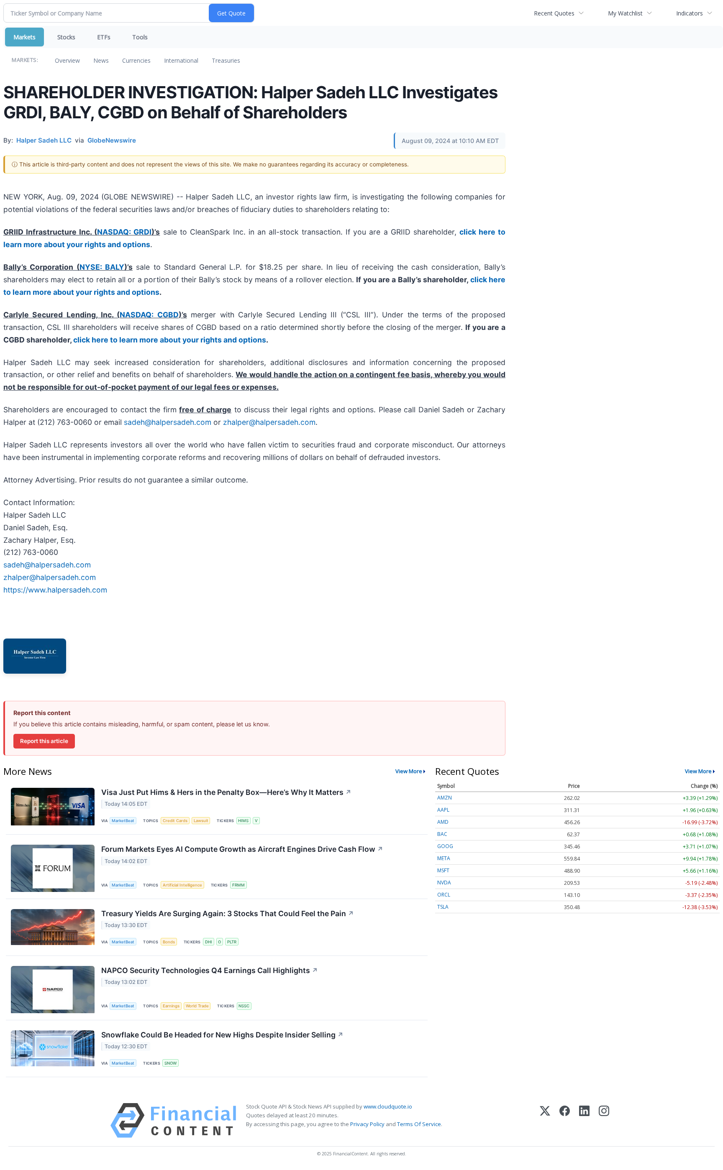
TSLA (443, 906)
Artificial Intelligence (182, 885)
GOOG (445, 846)
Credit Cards (175, 820)
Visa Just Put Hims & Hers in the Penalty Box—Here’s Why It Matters (226, 792)
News (101, 60)
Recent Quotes (554, 13)
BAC (442, 834)
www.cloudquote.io (388, 1106)
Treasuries (226, 60)
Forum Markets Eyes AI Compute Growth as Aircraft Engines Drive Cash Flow (242, 849)
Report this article (44, 741)
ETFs (103, 37)
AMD (443, 821)
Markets (24, 37)
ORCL (443, 894)
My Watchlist (625, 13)
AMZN (444, 797)
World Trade (197, 1006)
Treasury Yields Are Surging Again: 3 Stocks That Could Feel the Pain (227, 913)
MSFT (443, 870)
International (181, 60)
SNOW (170, 1063)
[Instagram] (604, 1120)
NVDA (444, 882)
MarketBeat (123, 820)
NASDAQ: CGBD (149, 314)
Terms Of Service (419, 1124)
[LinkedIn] (584, 1120)
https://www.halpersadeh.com (55, 589)
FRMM (238, 885)
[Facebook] (564, 1120)
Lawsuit (201, 820)
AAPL (443, 809)
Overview (67, 60)
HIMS (243, 820)
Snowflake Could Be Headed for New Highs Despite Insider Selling (222, 1034)
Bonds (169, 942)
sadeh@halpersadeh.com (167, 422)
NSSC (243, 1006)
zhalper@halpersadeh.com (269, 422)
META (443, 858)
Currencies (136, 60)
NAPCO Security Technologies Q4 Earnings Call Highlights (209, 970)
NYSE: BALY (101, 267)
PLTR (231, 942)
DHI (208, 942)
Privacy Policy (367, 1124)
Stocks (66, 37)
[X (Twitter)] (545, 1120)
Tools (140, 37)
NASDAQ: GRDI (124, 231)
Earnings (171, 1006)
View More (408, 771)
